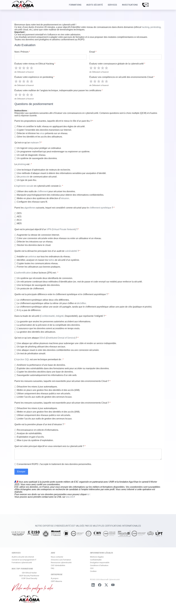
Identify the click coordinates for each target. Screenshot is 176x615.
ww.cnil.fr (70, 497)
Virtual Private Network (64, 229)
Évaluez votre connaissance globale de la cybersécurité (117, 63)
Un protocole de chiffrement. (30, 288)
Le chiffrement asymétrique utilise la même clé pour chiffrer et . (51, 303)
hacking (145, 27)
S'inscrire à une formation (61, 560)
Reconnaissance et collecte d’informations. (38, 430)
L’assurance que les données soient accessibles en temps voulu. (48, 328)
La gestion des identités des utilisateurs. (36, 332)
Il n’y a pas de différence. (29, 310)
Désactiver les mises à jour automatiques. (37, 386)
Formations (75, 5)
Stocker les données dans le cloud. (34, 245)
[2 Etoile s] (20, 68)
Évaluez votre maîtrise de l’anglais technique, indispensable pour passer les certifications (58, 90)
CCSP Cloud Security (29, 578)
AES (19, 216)
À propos (54, 578)
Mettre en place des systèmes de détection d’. (43, 198)
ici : (89, 494)
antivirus (32, 256)
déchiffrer (81, 303)
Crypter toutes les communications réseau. (37, 263)
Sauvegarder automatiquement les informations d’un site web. (47, 375)
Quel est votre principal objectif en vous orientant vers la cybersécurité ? (50, 446)
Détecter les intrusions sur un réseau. (35, 241)
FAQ (52, 568)
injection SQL (22, 359)
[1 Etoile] (16, 68)
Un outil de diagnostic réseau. (31, 155)
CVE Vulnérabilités (58, 565)
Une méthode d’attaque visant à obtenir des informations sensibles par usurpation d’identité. (61, 173)
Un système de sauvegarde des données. (37, 158)
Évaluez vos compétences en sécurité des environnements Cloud (121, 77)
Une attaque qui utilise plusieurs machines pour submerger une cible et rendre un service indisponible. (67, 343)
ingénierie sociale (24, 186)
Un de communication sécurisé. (37, 176)
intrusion (65, 198)
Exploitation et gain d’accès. (30, 437)
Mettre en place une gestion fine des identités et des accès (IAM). (48, 390)
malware (34, 142)
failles (51, 260)
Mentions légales (97, 557)
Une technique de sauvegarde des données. (38, 285)
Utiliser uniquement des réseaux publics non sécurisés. (44, 393)
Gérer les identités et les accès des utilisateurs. (40, 136)
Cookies (93, 571)
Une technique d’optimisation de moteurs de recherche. (44, 170)
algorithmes (30, 208)
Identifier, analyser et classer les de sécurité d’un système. (48, 260)
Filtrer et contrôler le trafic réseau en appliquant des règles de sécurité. (51, 126)
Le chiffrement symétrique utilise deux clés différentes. (43, 300)
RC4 (19, 220)
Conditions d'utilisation (99, 565)
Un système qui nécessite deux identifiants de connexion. (45, 278)
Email (92, 52)
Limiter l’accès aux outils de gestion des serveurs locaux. (44, 397)
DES (19, 213)
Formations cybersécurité (22, 562)
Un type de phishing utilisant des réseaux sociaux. (41, 346)
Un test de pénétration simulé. (31, 353)
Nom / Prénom (22, 52)
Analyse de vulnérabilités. (29, 433)
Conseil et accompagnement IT (24, 560)
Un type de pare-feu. (27, 180)
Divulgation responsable (99, 562)
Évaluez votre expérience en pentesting (34, 77)
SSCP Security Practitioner (29, 576)
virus (42, 133)
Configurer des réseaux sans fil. (32, 202)
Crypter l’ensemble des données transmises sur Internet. (44, 130)
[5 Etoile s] (31, 68)
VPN (49, 229)
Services (112, 5)
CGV (92, 568)
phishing (21, 164)
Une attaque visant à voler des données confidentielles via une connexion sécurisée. (58, 350)
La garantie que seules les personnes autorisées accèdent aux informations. (54, 321)
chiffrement (42, 191)
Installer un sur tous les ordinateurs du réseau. (44, 256)
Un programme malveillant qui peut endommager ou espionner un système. (53, 151)
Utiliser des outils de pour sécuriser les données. (46, 191)
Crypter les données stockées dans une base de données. (45, 372)
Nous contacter (57, 557)
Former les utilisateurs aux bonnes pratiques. (39, 267)
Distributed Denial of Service (61, 338)
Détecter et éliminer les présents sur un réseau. (42, 133)
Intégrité (60, 316)
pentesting (155, 27)
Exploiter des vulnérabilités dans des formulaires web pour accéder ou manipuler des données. (63, 368)
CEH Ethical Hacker (29, 573)
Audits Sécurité (94, 5)
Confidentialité (48, 316)
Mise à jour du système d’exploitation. (35, 440)
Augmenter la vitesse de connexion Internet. (38, 235)
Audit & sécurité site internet (23, 557)
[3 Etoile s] (24, 68)
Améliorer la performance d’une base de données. (41, 365)
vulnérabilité (71, 251)
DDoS (42, 338)
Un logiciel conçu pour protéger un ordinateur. (39, 148)
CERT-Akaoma (56, 581)
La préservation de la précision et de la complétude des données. (48, 325)
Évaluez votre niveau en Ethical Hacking (34, 63)
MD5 (19, 223)
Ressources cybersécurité (61, 562)
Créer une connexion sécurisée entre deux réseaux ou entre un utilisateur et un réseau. (59, 238)
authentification (23, 272)
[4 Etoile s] (28, 68)
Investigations (130, 5)
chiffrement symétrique (100, 208)
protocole (24, 176)
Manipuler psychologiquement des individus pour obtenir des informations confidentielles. (60, 195)
